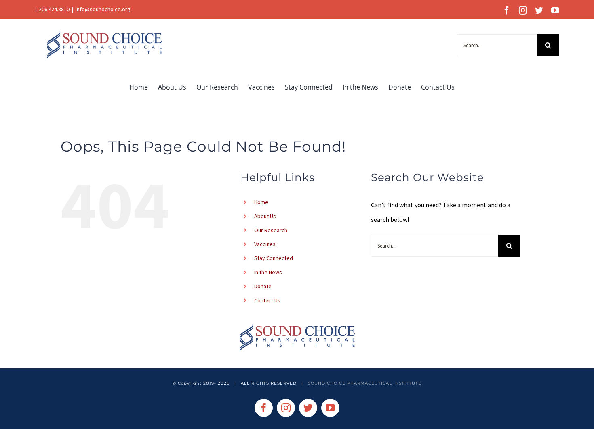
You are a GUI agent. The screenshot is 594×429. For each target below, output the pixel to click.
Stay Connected (273, 258)
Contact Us (267, 300)
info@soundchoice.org (103, 9)
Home (261, 202)
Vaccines (265, 244)
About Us (265, 216)
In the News (268, 272)
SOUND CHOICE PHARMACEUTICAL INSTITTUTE (364, 383)
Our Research (270, 230)
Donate (263, 286)
